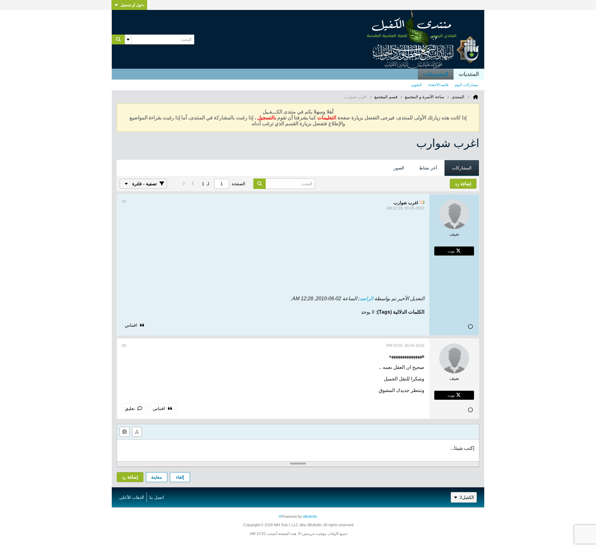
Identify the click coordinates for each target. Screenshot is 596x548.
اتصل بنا (156, 497)
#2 (124, 345)
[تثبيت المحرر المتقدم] (137, 432)
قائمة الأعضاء (438, 85)
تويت (451, 250)
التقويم (416, 85)
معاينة (156, 477)
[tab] (462, 168)
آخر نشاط (428, 167)
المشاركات (462, 167)
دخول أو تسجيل (132, 5)
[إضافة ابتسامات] (124, 432)
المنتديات (469, 74)
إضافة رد (130, 477)
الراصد (366, 298)
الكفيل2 (467, 497)
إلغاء (180, 477)
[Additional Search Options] (127, 39)
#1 (124, 201)
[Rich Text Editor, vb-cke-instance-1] (298, 450)
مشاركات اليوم (466, 85)
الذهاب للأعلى (131, 497)
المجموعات (435, 74)
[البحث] (118, 39)
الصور (399, 167)
